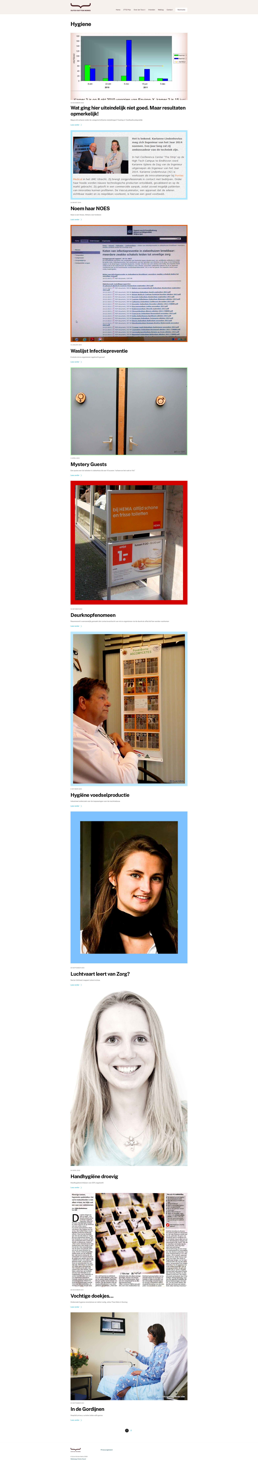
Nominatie (181, 10)
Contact (170, 10)
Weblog (161, 10)
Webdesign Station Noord (78, 1459)
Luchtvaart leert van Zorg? (100, 974)
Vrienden (151, 10)
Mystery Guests (89, 464)
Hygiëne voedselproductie (100, 795)
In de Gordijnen (87, 1409)
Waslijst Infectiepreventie (99, 351)
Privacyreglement (107, 1450)
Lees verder (75, 125)
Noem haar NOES (90, 208)
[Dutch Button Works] (81, 10)
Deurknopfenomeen (93, 615)
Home (118, 10)
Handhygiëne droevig (94, 1176)
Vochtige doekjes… (92, 1296)
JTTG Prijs (127, 10)
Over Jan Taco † (139, 10)
